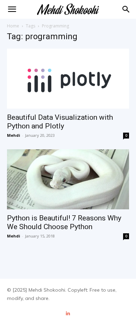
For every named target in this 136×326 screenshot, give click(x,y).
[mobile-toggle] (12, 9)
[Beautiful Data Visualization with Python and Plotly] (68, 79)
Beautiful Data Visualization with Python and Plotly (60, 121)
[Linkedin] (68, 314)
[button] (126, 9)
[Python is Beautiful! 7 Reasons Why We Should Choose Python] (68, 179)
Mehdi (13, 135)
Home (13, 26)
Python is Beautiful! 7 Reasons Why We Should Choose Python (64, 222)
